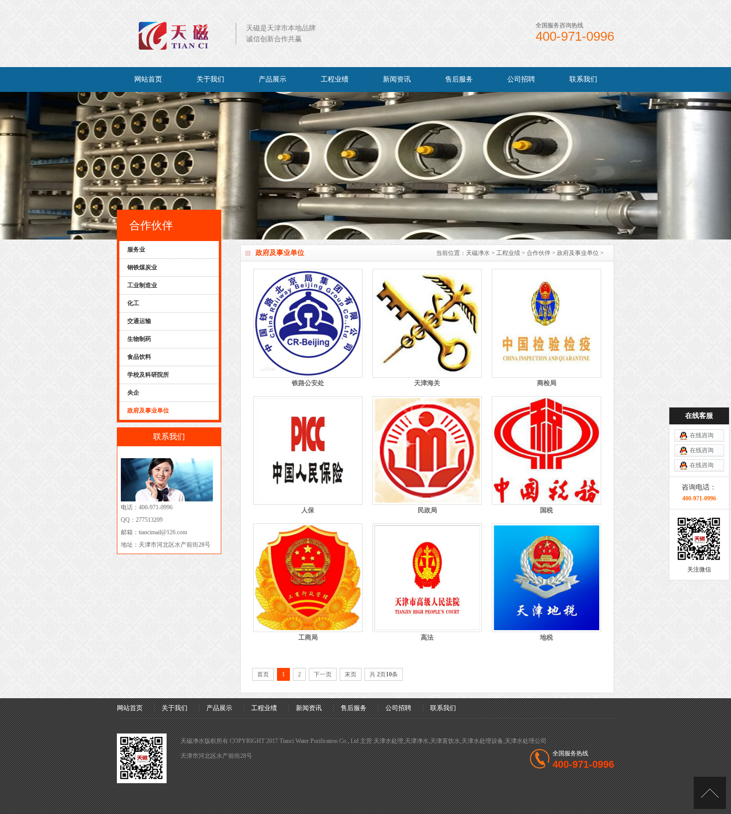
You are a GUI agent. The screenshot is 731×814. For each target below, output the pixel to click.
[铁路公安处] (308, 323)
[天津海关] (427, 323)
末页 (351, 674)
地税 (546, 637)
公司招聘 (521, 79)
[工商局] (308, 577)
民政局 (427, 510)
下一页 (323, 674)
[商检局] (546, 323)
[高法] (427, 577)
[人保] (308, 450)
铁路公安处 (308, 383)
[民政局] (427, 450)
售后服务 (459, 79)
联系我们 (583, 79)
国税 (546, 510)
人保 (307, 510)
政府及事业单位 (578, 252)
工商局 (308, 637)
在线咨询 (702, 435)
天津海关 (427, 383)
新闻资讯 (397, 79)
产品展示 (272, 79)
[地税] (546, 577)
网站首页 (148, 79)
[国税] (546, 450)
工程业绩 (335, 79)
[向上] (710, 793)
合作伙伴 (538, 252)
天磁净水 (478, 252)
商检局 (546, 383)
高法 (427, 637)
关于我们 (210, 79)
